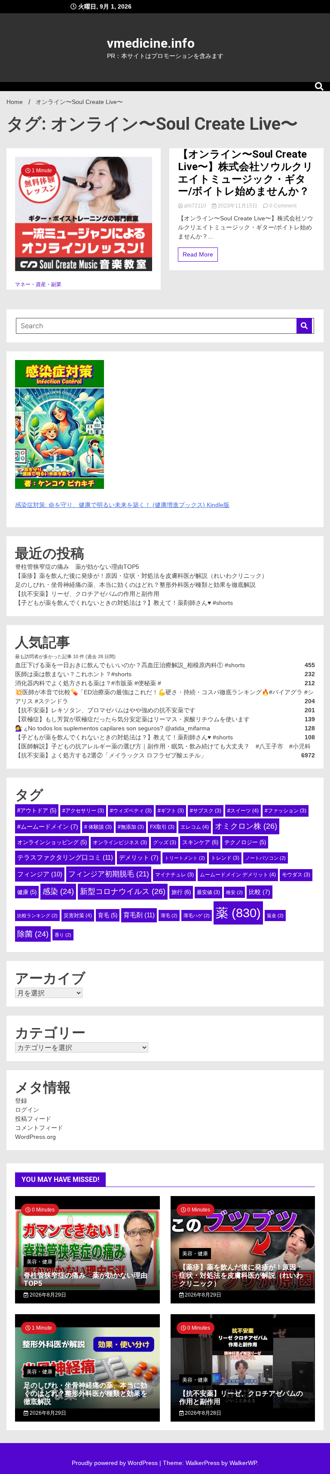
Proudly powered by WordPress (115, 1462)
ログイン (27, 1109)
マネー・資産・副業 (38, 284)
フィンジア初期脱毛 (108, 874)
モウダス (296, 874)
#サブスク (205, 810)
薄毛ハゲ (196, 915)
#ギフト (171, 810)
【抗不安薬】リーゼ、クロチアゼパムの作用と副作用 (87, 593)
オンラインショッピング (52, 842)
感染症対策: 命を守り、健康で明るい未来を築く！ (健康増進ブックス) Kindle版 (122, 504)
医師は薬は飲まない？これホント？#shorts (73, 674)
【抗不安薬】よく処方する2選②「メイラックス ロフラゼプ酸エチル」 (111, 755)
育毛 (107, 915)
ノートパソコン (265, 858)
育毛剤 (139, 915)
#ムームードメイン (47, 826)
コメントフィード (39, 1127)
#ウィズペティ (131, 810)
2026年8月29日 (47, 1295)
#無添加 (131, 827)
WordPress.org (35, 1136)
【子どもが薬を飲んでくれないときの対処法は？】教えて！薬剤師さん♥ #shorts (124, 602)
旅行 (181, 892)
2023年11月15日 (238, 206)
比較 (259, 891)
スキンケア (200, 842)
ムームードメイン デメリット (238, 875)
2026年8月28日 (202, 1413)
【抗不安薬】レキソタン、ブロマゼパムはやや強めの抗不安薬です (105, 710)
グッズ (164, 842)
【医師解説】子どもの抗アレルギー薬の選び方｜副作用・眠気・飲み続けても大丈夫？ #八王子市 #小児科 (163, 746)
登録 (21, 1100)
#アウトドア (36, 810)
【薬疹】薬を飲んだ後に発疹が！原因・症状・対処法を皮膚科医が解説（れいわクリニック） (141, 575)
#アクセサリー (83, 810)
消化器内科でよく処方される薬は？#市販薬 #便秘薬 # (88, 683)
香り (63, 934)
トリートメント (185, 858)
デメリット (139, 857)
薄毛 (169, 915)
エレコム (194, 827)
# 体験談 (98, 827)
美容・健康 (39, 1262)
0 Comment (282, 206)
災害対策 (78, 915)
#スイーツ (243, 811)
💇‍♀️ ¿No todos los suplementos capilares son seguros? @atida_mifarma (112, 728)
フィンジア (39, 874)
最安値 (208, 892)
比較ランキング (37, 915)
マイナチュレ (174, 874)
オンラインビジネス (120, 842)
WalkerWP (243, 1462)
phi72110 (195, 206)
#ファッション (285, 810)
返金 (275, 915)
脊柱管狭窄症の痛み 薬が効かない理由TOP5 (77, 566)
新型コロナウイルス (122, 891)
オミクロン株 (246, 826)
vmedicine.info (151, 43)
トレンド (225, 858)
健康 (27, 892)
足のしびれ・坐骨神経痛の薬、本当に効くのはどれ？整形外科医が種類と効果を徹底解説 (135, 584)
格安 (234, 892)
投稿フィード (33, 1118)
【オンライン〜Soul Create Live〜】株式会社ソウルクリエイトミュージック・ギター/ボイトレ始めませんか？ (245, 172)
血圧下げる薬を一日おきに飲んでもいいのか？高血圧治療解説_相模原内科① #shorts (130, 665)
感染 (58, 891)
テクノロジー (245, 842)
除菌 (33, 934)
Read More (198, 254)
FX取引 (162, 827)
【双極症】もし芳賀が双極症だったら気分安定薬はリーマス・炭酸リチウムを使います (132, 719)
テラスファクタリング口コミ (65, 857)
